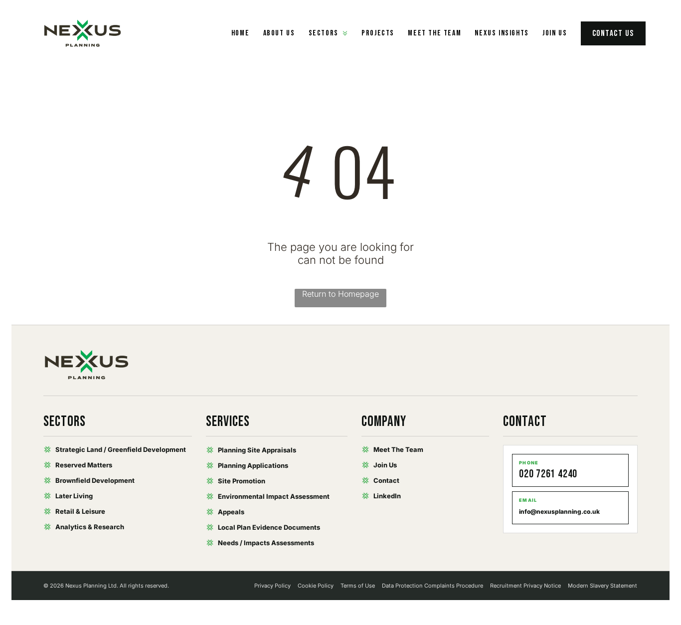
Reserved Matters (83, 465)
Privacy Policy (272, 585)
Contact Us (613, 33)
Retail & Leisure (80, 511)
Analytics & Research (89, 527)
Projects (377, 33)
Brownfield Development (95, 480)
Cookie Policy (316, 585)
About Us (279, 33)
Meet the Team (434, 33)
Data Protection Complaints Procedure (432, 585)
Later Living (74, 496)
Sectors (324, 33)
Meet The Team (398, 449)
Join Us (554, 33)
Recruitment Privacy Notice (525, 585)
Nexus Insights (501, 33)
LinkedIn (387, 496)
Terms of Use (357, 585)
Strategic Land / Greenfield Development (120, 449)
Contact (386, 480)
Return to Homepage (340, 294)
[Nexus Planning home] (82, 33)
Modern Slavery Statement (602, 585)
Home (240, 33)
